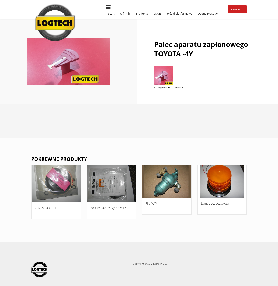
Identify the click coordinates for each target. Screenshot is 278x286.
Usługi (158, 13)
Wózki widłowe (176, 87)
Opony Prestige (208, 13)
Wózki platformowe (179, 13)
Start (111, 13)
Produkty (142, 13)
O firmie (125, 13)
